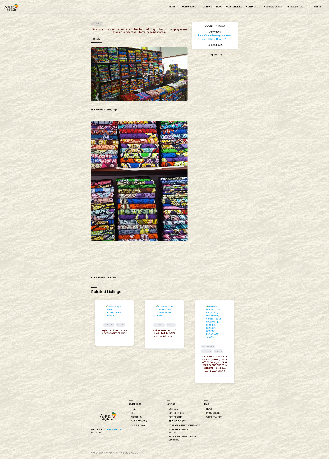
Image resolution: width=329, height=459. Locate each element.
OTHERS (120, 325)
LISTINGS (207, 7)
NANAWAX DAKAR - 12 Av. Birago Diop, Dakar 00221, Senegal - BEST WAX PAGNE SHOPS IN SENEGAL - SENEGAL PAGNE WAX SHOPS (214, 363)
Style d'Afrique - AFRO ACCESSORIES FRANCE (114, 332)
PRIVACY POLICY (129, 453)
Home (133, 409)
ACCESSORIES (208, 346)
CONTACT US (253, 7)
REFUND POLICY (177, 421)
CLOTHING (97, 23)
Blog (133, 413)
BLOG (219, 7)
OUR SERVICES (234, 7)
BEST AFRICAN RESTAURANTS (184, 425)
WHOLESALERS (214, 417)
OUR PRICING (189, 7)
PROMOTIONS (213, 413)
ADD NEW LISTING (273, 7)
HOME (172, 7)
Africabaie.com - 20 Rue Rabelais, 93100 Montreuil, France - (164, 333)
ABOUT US (136, 417)
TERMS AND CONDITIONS (104, 453)
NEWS (209, 409)
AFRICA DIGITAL (295, 7)
